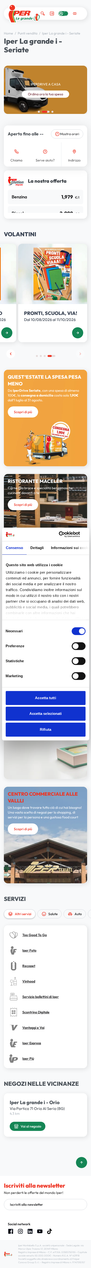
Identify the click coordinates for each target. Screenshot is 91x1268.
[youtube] (40, 1231)
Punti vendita (28, 33)
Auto (78, 914)
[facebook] (11, 1231)
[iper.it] (24, 13)
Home (9, 33)
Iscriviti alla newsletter (26, 1204)
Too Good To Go (34, 935)
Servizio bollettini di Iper (40, 997)
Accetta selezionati (45, 713)
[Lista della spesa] (52, 13)
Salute (53, 914)
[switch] (78, 646)
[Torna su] (81, 1162)
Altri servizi (23, 914)
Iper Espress (31, 1043)
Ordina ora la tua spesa (45, 94)
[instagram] (20, 1231)
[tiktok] (49, 1231)
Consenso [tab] (14, 548)
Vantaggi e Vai (33, 1027)
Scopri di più (23, 412)
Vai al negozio (31, 1126)
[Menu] (74, 13)
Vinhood (28, 981)
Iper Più (28, 1058)
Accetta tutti (45, 698)
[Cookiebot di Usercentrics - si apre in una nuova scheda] (64, 534)
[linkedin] (30, 1231)
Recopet (28, 966)
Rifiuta (45, 729)
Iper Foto (29, 950)
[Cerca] (42, 13)
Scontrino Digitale (36, 1012)
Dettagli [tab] (37, 548)
